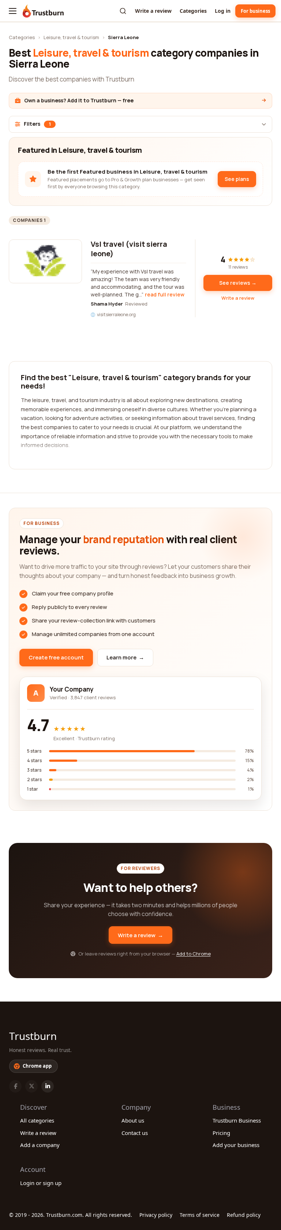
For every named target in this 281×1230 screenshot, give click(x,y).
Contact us (134, 1132)
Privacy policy (155, 1214)
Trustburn (33, 1036)
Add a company (40, 1144)
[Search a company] (123, 11)
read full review (164, 294)
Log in (223, 10)
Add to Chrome (193, 953)
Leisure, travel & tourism (71, 37)
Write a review (153, 10)
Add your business (236, 1144)
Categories (193, 10)
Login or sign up (40, 1183)
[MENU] (12, 11)
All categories (37, 1120)
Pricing (221, 1132)
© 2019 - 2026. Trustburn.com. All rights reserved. (70, 1214)
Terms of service (200, 1214)
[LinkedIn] (47, 1086)
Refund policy (244, 1214)
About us (132, 1120)
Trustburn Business (237, 1120)
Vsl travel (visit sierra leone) (129, 248)
